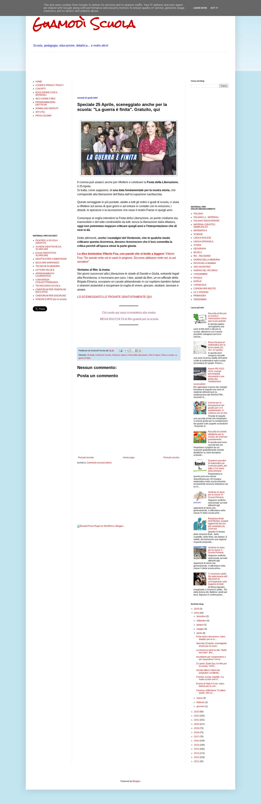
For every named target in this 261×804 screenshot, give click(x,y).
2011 (197, 761)
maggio (200, 629)
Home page (128, 457)
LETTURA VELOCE (45, 270)
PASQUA (198, 278)
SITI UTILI (40, 112)
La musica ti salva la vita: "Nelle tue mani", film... (211, 651)
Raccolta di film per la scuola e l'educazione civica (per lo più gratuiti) (217, 317)
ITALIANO (198, 213)
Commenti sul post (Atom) (99, 462)
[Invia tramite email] (126, 350)
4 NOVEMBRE (201, 274)
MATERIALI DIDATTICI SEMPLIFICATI (204, 225)
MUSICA (198, 252)
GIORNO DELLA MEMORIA (207, 259)
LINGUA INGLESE (202, 238)
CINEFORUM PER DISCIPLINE (51, 295)
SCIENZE (198, 234)
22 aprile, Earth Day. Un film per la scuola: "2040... (211, 664)
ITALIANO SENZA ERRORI (206, 221)
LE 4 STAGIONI (201, 292)
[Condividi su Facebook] (136, 350)
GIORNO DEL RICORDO (206, 270)
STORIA (197, 245)
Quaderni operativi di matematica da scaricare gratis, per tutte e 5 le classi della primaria (217, 465)
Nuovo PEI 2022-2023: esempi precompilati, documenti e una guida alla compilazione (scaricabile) (209, 376)
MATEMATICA (200, 230)
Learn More (200, 8)
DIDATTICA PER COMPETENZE (51, 259)
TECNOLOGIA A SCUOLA (48, 286)
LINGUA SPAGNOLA (203, 241)
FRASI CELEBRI (43, 115)
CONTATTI (41, 88)
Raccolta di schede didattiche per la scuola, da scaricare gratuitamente (217, 435)
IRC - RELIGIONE (202, 256)
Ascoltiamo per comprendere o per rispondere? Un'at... (211, 658)
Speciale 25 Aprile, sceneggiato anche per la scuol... (211, 644)
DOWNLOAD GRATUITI (47, 108)
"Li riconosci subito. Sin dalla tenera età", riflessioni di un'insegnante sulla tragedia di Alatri (218, 579)
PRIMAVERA (200, 295)
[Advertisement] (97, 66)
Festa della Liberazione (138, 355)
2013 (197, 753)
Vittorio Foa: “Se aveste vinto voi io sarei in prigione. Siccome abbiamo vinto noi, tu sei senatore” (126, 257)
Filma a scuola (167, 355)
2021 (197, 720)
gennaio (201, 706)
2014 (197, 749)
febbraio (201, 702)
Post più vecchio (171, 457)
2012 (197, 757)
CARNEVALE (200, 285)
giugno (200, 624)
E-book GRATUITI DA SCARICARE (46, 254)
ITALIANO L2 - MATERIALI (206, 217)
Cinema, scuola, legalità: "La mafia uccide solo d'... (210, 678)
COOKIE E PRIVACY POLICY (50, 85)
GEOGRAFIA (200, 248)
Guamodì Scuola (84, 23)
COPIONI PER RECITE (205, 288)
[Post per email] (120, 350)
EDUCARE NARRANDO (47, 262)
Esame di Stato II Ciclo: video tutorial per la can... (210, 684)
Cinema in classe (119, 355)
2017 (197, 736)
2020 (197, 724)
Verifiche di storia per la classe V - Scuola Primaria (216, 550)
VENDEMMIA (200, 299)
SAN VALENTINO (202, 267)
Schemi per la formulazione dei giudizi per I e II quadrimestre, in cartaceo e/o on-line (217, 407)
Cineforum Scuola (103, 355)
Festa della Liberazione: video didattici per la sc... (210, 637)
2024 (197, 613)
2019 (197, 728)
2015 (197, 745)
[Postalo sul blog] (130, 350)
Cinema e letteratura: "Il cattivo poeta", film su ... (210, 691)
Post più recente (86, 457)
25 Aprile (90, 355)
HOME (39, 81)
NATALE (198, 281)
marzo (200, 698)
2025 (197, 609)
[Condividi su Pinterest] (140, 350)
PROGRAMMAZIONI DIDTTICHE (45, 103)
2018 (197, 732)
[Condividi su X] (133, 350)
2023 (197, 711)
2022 (197, 716)
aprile (200, 633)
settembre (202, 620)
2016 (197, 740)
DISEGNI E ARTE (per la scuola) (51, 299)
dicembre (201, 616)
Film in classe (154, 355)
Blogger (136, 781)
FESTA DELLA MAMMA (205, 263)
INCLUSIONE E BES (45, 98)
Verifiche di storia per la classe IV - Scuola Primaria (216, 495)
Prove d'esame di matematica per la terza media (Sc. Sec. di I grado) (216, 346)
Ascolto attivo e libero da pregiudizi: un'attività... (208, 671)
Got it (214, 8)
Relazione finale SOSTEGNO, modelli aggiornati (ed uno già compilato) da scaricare (218, 523)
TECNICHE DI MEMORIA (48, 266)
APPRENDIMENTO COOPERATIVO (45, 274)
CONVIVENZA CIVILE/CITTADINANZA (47, 280)
